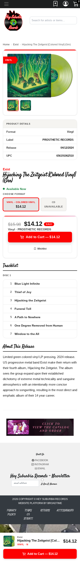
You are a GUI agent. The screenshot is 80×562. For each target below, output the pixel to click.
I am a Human (49, 484)
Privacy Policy (11, 512)
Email (41, 468)
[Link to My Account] (66, 4)
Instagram (41, 464)
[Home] (13, 20)
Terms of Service (28, 514)
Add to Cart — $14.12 (43, 237)
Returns (45, 510)
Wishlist (42, 248)
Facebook (41, 460)
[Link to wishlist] (55, 4)
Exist (15, 44)
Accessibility (65, 510)
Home (6, 44)
